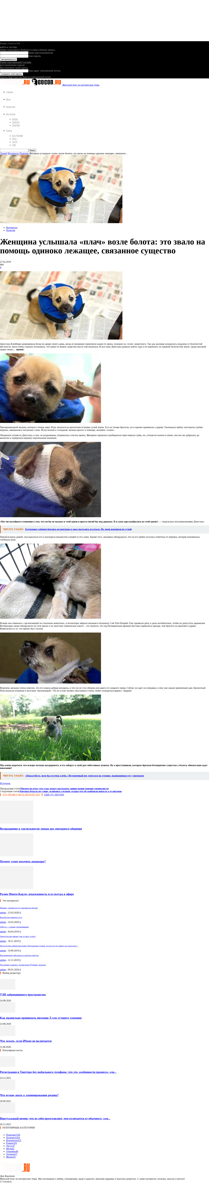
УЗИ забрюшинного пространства (23, 994)
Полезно (15, 122)
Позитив (16, 125)
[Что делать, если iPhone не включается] (7, 1035)
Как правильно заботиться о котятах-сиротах (19, 955)
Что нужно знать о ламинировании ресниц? (29, 1095)
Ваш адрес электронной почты (44, 70)
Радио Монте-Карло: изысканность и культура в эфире (37, 894)
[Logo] (15, 85)
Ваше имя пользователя (40, 52)
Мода (8, 99)
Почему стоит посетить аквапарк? (23, 861)
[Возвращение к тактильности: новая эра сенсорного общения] (16, 822)
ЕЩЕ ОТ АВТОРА (54, 794)
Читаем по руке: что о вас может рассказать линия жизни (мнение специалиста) (65, 788)
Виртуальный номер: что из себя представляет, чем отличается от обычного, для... (55, 1118)
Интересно (10, 113)
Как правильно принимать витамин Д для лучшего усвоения (41, 1017)
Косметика (10, 106)
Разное (9, 130)
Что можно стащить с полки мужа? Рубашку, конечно (23, 965)
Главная (9, 91)
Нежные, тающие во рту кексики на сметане (19, 908)
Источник (5, 783)
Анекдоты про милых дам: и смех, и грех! (18, 936)
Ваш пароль (34, 56)
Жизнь (15, 119)
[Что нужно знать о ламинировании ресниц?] (7, 1089)
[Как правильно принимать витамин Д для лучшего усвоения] (7, 1012)
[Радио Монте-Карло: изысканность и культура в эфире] (16, 888)
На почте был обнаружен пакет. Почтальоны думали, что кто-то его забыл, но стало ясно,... (39, 946)
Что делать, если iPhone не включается (26, 1041)
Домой (3, 153)
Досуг (14, 141)
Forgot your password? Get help (15, 62)
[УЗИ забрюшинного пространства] (7, 988)
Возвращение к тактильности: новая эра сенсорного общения (41, 828)
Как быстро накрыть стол (11, 917)
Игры (14, 138)
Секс (14, 144)
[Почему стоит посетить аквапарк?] (16, 855)
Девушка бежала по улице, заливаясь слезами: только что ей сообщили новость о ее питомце (70, 791)
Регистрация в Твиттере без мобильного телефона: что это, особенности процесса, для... (58, 1072)
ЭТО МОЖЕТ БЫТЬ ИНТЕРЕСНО (21, 794)
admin (3, 912)
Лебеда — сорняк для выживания (14, 927)
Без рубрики (17, 135)
